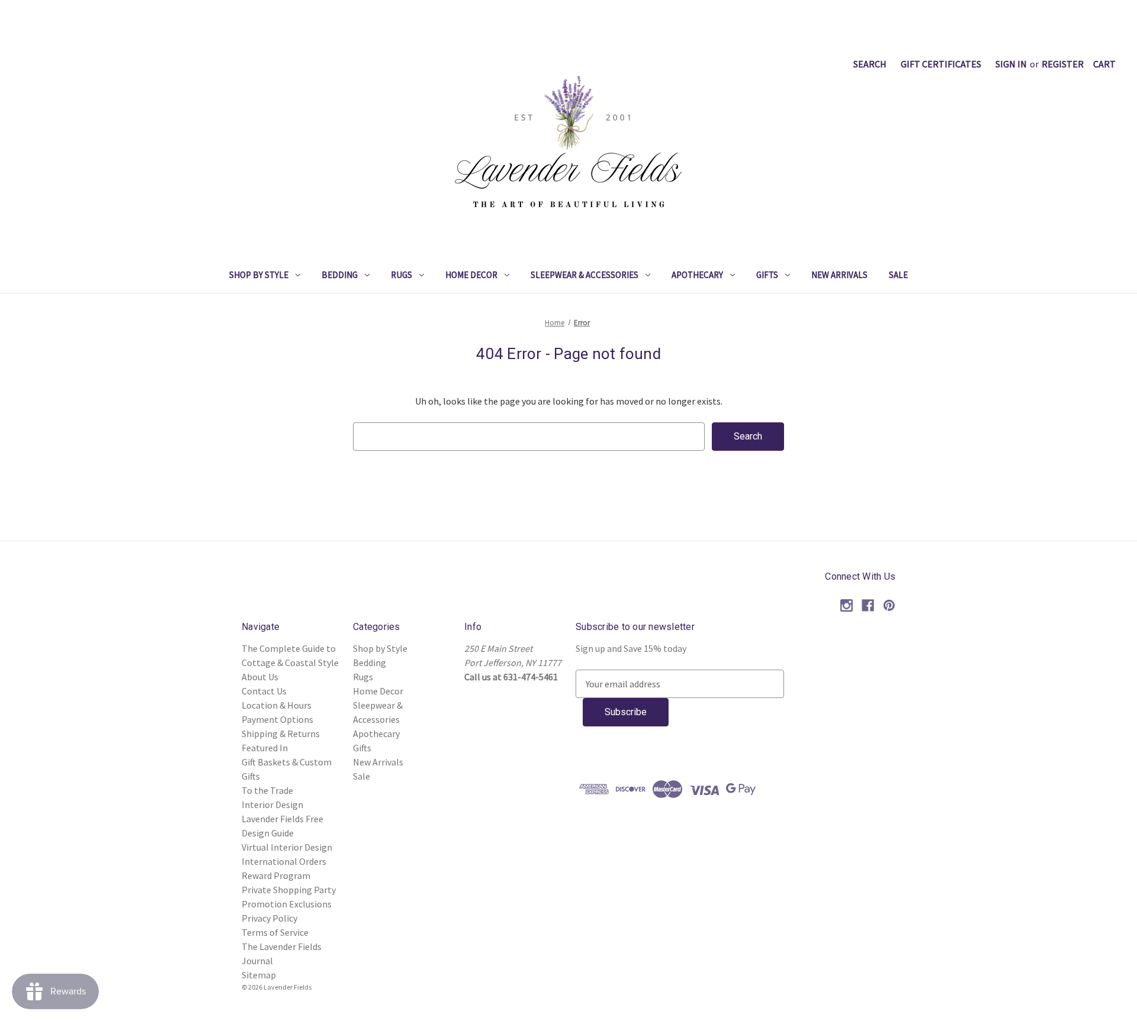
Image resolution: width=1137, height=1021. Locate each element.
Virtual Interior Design (287, 847)
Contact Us (264, 691)
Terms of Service (275, 932)
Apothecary (697, 274)
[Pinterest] (889, 605)
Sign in (1011, 64)
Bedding (340, 274)
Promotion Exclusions (287, 904)
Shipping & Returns (281, 733)
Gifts (767, 274)
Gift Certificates (941, 64)
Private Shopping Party (289, 890)
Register (1063, 64)
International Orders (284, 861)
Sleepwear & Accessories (584, 274)
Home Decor (471, 274)
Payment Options (277, 719)
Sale (898, 274)
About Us (260, 677)
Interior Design (272, 804)
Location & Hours (276, 705)
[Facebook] (868, 605)
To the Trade (267, 790)
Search (870, 64)
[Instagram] (846, 605)
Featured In (265, 748)
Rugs (401, 274)
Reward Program (276, 875)
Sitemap (259, 975)
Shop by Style (258, 274)
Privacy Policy (269, 918)
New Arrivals (839, 274)
